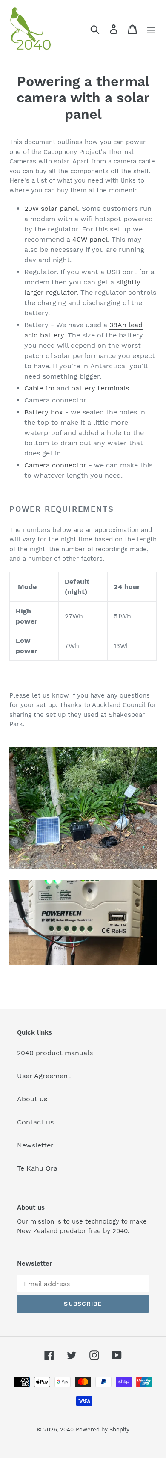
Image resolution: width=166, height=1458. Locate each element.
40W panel (90, 239)
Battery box (43, 412)
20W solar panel (51, 208)
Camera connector (55, 465)
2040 (67, 1429)
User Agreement (44, 1076)
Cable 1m (39, 388)
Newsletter (35, 1145)
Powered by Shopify (102, 1429)
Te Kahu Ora (37, 1168)
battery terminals (100, 388)
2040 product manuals (55, 1053)
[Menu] (151, 28)
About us (32, 1099)
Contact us (35, 1122)
